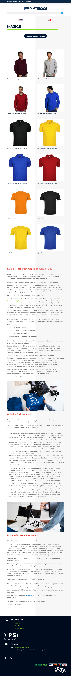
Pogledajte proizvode (35, 36)
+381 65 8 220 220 (17, 628)
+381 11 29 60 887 (17, 625)
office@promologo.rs (22, 647)
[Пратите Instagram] (11, 658)
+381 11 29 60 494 (17, 623)
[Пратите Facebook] (6, 658)
